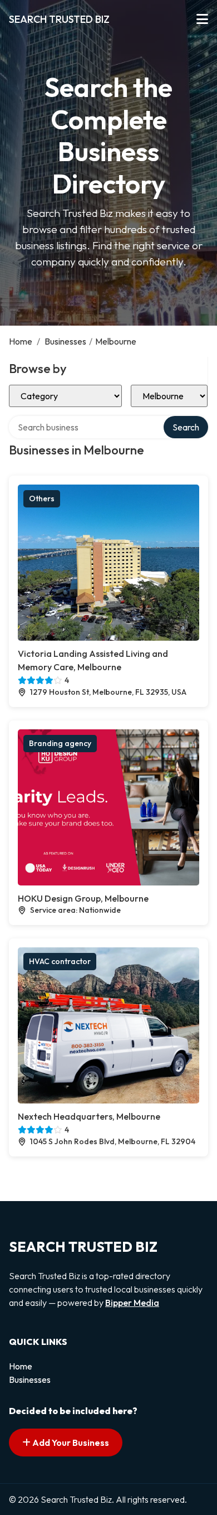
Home (20, 341)
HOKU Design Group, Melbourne (83, 898)
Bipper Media (132, 1302)
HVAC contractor (60, 961)
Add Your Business (70, 1442)
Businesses (65, 341)
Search (185, 427)
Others (42, 498)
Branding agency (60, 743)
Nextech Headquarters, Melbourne (89, 1116)
